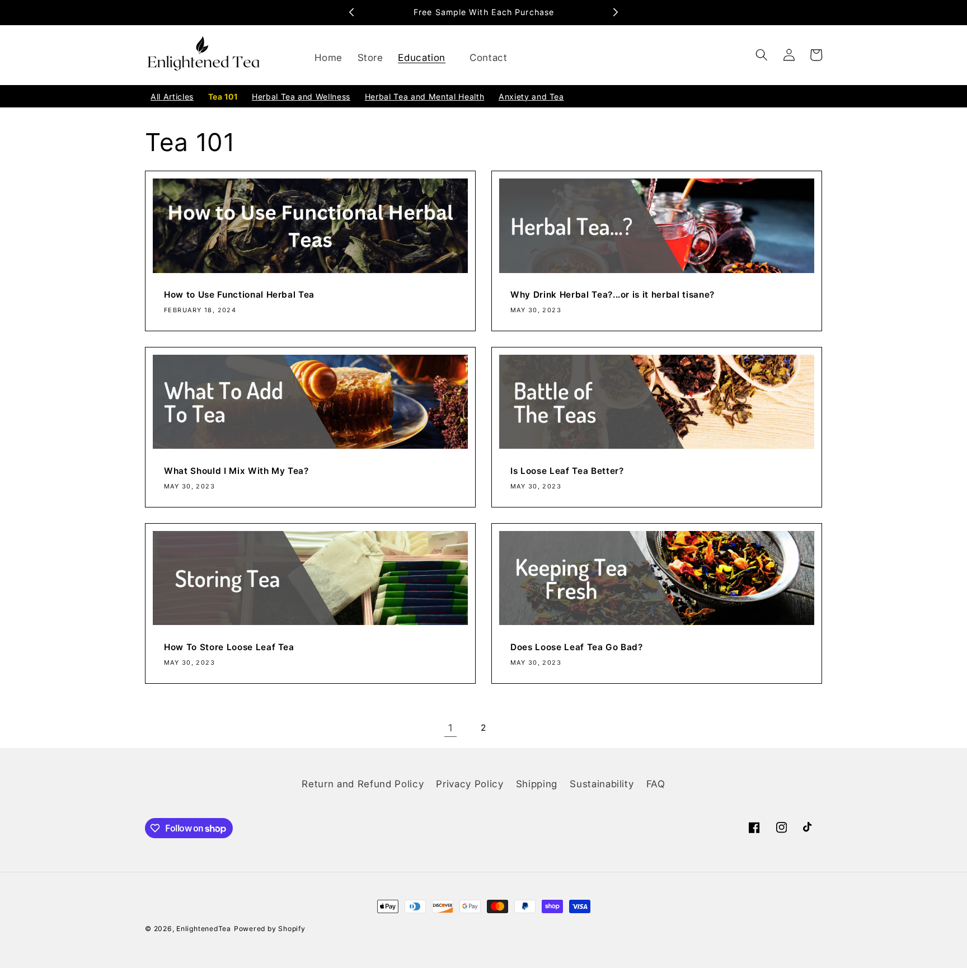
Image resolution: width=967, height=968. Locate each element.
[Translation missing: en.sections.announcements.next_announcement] (615, 12)
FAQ (655, 784)
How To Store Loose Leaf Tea (229, 647)
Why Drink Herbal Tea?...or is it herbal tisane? (612, 294)
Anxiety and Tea (531, 96)
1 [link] (450, 728)
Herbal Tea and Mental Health (424, 96)
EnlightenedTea (203, 928)
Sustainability (601, 784)
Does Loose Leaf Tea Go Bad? (576, 647)
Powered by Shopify (270, 928)
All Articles (172, 96)
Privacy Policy (469, 784)
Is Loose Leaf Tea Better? (567, 471)
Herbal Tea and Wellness (301, 96)
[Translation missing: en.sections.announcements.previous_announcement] (351, 12)
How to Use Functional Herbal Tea (239, 294)
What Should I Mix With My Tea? (236, 471)
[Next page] (516, 728)
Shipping (536, 784)
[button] (426, 58)
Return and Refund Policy (363, 784)
